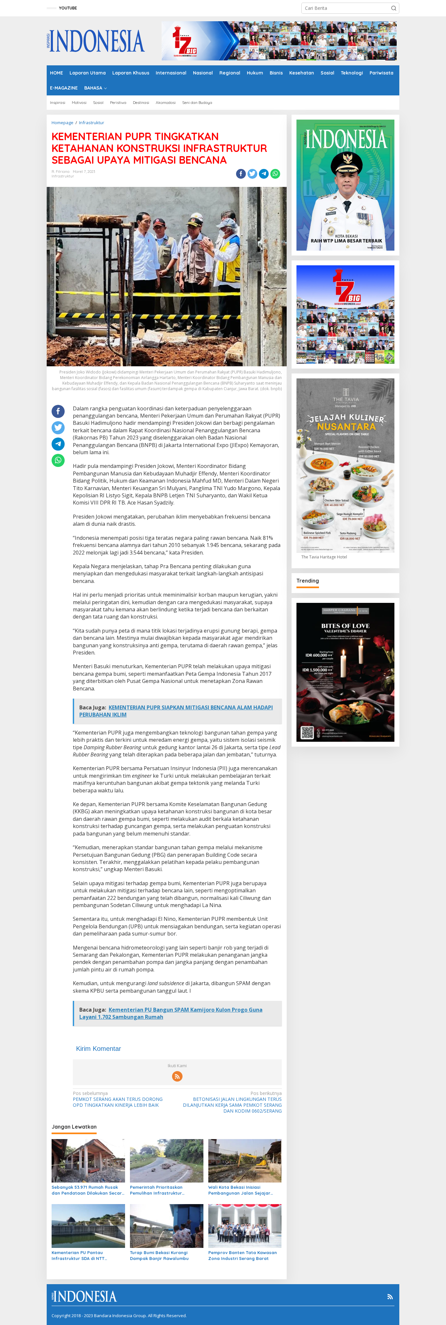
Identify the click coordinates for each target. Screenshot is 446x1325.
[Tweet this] (252, 174)
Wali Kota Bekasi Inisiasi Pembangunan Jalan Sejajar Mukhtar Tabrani (239, 1190)
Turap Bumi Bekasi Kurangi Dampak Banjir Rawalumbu (159, 1255)
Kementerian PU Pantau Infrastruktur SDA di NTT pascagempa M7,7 (78, 1255)
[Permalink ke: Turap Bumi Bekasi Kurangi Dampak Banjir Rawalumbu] (166, 1226)
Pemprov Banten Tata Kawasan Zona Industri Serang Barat (242, 1255)
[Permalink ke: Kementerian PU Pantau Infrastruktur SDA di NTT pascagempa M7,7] (88, 1226)
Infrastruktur (63, 176)
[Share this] (241, 174)
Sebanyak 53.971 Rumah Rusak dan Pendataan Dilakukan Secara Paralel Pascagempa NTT (88, 1190)
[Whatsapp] (275, 174)
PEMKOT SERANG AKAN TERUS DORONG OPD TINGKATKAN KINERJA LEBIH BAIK (118, 1099)
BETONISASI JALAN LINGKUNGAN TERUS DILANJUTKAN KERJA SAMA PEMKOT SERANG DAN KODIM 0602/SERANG (232, 1102)
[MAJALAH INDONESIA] (96, 40)
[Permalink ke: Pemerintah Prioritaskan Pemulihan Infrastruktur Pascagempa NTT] (166, 1160)
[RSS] (177, 1076)
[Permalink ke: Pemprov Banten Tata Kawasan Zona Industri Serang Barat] (245, 1226)
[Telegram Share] (264, 174)
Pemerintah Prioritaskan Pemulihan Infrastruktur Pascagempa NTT (156, 1190)
